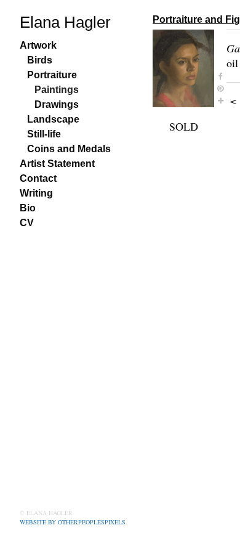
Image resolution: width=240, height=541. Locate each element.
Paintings (56, 89)
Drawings (56, 104)
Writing (36, 193)
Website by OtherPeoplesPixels (73, 522)
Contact (38, 178)
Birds (39, 60)
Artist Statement (57, 163)
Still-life (44, 134)
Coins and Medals (69, 149)
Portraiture (52, 75)
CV (27, 223)
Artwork (38, 45)
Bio (28, 208)
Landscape (53, 119)
